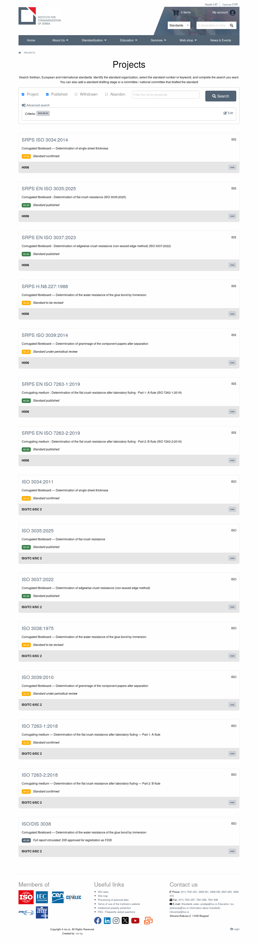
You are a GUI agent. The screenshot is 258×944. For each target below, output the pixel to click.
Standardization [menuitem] (92, 40)
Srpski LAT (211, 4)
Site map (103, 896)
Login (236, 929)
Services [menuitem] (157, 40)
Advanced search (37, 105)
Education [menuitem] (127, 40)
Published (58, 94)
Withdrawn (88, 94)
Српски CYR (230, 4)
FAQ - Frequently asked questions (116, 912)
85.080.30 (44, 113)
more (232, 167)
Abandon (117, 94)
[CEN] (57, 897)
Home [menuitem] (31, 40)
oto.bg (79, 933)
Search (222, 96)
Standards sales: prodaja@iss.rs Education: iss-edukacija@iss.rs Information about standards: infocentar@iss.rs (202, 908)
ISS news (103, 892)
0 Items (185, 12)
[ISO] (26, 897)
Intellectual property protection (114, 908)
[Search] (231, 25)
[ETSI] (26, 912)
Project (32, 94)
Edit (230, 113)
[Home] (20, 52)
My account (220, 12)
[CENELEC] (73, 897)
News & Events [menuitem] (220, 40)
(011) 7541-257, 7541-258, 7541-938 (198, 899)
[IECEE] (41, 912)
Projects (29, 52)
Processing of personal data (113, 899)
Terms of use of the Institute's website (119, 904)
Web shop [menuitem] (186, 40)
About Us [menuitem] (58, 40)
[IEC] (41, 897)
